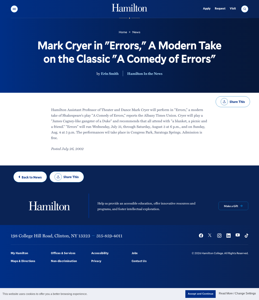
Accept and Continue (200, 293)
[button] (14, 9)
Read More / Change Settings (237, 293)
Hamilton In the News (144, 73)
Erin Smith (110, 73)
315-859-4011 (109, 235)
